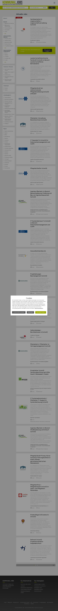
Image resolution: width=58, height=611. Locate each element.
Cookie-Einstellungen (18, 312)
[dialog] (29, 305)
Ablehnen (30, 312)
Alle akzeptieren (41, 312)
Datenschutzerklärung (39, 308)
